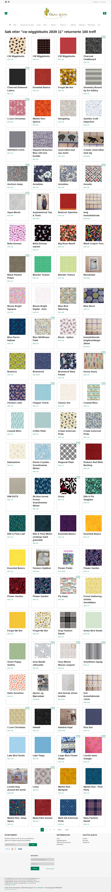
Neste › (60, 829)
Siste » (67, 829)
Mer (99, 25)
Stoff (14, 25)
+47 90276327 (39, 887)
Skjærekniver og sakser (27, 25)
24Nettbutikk (13, 889)
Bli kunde (85, 840)
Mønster (53, 25)
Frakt (58, 838)
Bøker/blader (91, 25)
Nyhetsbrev (60, 844)
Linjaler (39, 25)
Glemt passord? (50, 868)
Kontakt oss (86, 842)
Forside (85, 838)
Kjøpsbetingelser (62, 840)
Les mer (29, 883)
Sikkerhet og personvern (64, 842)
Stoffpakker (82, 25)
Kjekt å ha (63, 25)
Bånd (45, 25)
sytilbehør (73, 25)
